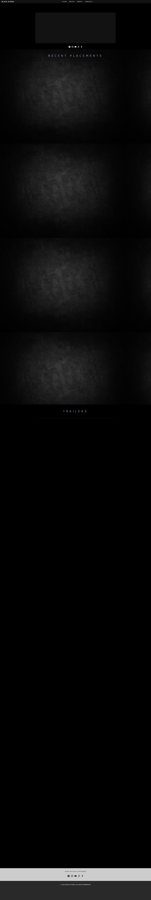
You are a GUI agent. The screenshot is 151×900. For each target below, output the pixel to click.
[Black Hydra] (75, 47)
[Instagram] (72, 47)
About (80, 1)
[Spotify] (69, 47)
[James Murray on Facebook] (81, 47)
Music (72, 1)
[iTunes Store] (78, 47)
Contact (89, 1)
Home (64, 1)
